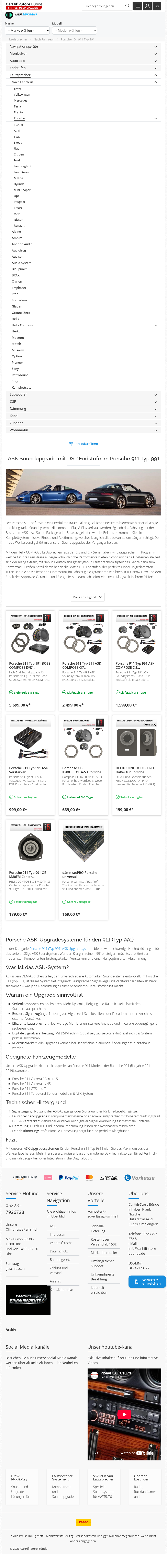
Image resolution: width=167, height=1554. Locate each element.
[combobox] (102, 6)
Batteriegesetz (60, 1259)
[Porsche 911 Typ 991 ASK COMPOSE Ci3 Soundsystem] (137, 634)
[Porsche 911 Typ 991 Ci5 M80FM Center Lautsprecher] (30, 843)
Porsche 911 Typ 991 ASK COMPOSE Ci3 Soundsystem (135, 665)
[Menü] (137, 6)
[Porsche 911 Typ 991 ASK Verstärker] (30, 739)
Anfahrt (55, 1281)
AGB (53, 1226)
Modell (57, 23)
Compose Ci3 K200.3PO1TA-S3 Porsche (81, 770)
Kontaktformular (61, 1289)
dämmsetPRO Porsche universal (79, 875)
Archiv (11, 1329)
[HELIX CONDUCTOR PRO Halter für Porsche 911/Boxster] (137, 739)
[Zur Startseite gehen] (24, 6)
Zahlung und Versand (59, 1270)
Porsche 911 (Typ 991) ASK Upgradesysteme (62, 948)
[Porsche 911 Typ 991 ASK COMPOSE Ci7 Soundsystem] (83, 634)
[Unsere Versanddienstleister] (83, 1521)
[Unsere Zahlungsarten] (83, 1176)
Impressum (58, 1234)
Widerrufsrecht (61, 1243)
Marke (9, 23)
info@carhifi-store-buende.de (143, 1251)
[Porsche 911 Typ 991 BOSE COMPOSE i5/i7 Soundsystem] (30, 634)
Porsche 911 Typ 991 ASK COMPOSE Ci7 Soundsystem (81, 665)
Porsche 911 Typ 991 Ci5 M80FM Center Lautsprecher (27, 875)
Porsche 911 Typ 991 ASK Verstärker (28, 770)
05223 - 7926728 (15, 1208)
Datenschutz (59, 1251)
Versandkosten (86, 1536)
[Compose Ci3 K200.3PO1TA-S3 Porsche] (83, 739)
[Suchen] (128, 6)
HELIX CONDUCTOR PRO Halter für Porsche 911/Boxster (135, 770)
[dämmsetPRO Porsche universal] (83, 843)
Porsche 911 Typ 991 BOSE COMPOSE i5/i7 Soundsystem (29, 665)
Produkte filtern (86, 444)
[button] (156, 46)
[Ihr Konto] (147, 6)
